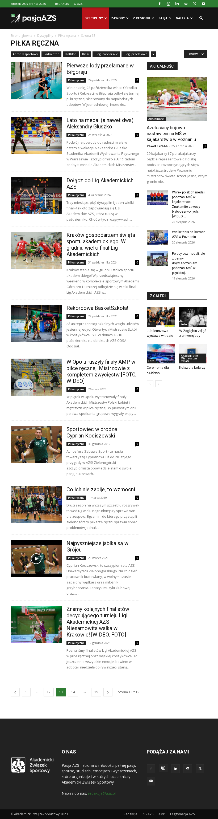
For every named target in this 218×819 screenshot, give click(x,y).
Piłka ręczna (67, 35)
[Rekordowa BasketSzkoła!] (36, 323)
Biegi (85, 54)
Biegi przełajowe (135, 54)
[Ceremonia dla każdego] (161, 353)
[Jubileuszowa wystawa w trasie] (161, 316)
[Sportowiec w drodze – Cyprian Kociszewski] (36, 444)
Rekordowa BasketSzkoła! (97, 308)
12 (49, 692)
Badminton (51, 54)
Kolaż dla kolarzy (192, 368)
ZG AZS (147, 814)
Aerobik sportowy (25, 54)
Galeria (182, 18)
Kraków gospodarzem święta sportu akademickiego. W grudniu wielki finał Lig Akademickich (100, 244)
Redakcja (130, 814)
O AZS (78, 4)
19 (96, 692)
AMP (161, 814)
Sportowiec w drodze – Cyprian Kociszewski (94, 432)
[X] (195, 3)
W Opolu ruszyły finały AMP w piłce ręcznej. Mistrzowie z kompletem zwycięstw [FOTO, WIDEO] (101, 371)
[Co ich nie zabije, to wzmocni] (36, 504)
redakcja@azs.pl (102, 793)
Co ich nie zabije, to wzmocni (100, 489)
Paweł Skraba (157, 146)
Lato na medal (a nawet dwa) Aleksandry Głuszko (99, 123)
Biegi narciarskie (106, 54)
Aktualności (156, 119)
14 (73, 692)
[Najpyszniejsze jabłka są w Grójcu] (36, 558)
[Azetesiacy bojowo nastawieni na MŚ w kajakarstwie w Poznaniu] (177, 99)
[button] (201, 18)
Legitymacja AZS (182, 814)
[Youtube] (203, 3)
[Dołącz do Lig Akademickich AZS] (36, 195)
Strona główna (21, 35)
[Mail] (186, 3)
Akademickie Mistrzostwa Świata (189, 358)
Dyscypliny (94, 18)
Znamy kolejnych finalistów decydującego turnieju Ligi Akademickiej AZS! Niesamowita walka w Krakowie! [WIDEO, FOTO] (97, 622)
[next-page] (107, 692)
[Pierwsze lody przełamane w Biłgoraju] (36, 80)
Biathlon (71, 54)
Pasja (162, 18)
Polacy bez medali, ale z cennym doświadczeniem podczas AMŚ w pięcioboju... (188, 263)
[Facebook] (160, 3)
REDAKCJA (62, 4)
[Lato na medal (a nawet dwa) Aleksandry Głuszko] (36, 135)
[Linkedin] (177, 3)
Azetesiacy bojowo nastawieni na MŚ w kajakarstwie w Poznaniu (171, 133)
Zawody (118, 18)
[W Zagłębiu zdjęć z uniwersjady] (193, 316)
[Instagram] (168, 3)
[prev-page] (15, 692)
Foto (151, 324)
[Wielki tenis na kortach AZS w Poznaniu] (157, 237)
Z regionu (141, 18)
